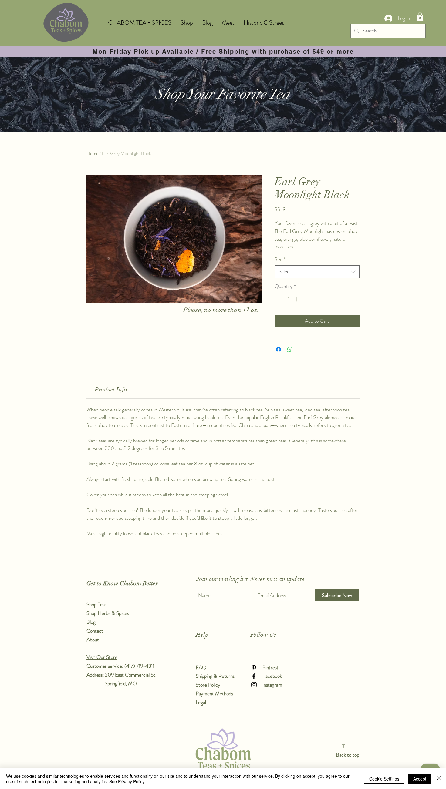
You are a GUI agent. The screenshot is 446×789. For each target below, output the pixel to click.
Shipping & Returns (216, 676)
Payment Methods (215, 693)
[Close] (438, 778)
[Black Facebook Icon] (254, 676)
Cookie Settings (384, 779)
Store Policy (208, 684)
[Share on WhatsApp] (290, 349)
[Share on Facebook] (278, 349)
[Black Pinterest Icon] (254, 667)
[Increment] (297, 299)
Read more (284, 246)
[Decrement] (280, 299)
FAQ (201, 667)
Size (280, 259)
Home (92, 153)
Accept (419, 779)
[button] (420, 16)
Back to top (347, 754)
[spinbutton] (289, 299)
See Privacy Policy (126, 781)
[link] (111, 389)
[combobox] (317, 271)
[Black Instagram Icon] (254, 684)
